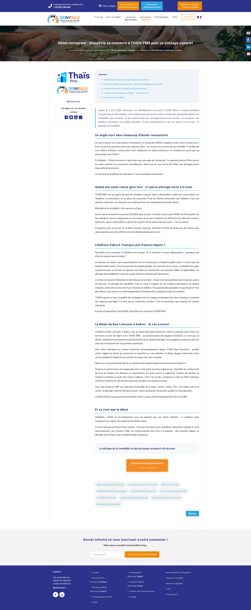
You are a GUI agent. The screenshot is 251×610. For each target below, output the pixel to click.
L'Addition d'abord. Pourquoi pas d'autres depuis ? (126, 88)
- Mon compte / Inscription (178, 572)
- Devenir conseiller (174, 578)
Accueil (73, 50)
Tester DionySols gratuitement (147, 465)
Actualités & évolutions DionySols (96, 50)
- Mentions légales (174, 583)
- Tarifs (93, 602)
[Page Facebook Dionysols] (248, 40)
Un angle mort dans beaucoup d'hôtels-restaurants (126, 79)
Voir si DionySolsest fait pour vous (128, 6)
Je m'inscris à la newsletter (142, 554)
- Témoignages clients (101, 596)
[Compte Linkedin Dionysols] (248, 47)
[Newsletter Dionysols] (248, 54)
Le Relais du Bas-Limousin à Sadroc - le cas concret (126, 93)
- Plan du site (171, 594)
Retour (192, 513)
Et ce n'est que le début (114, 97)
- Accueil (94, 572)
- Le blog (131, 596)
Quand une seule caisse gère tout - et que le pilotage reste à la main (133, 84)
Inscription (152, 5)
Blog (79, 50)
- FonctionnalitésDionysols (98, 589)
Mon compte (109, 5)
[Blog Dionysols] (248, 33)
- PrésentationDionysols (98, 580)
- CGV (168, 589)
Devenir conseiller (190, 5)
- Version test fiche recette (140, 591)
